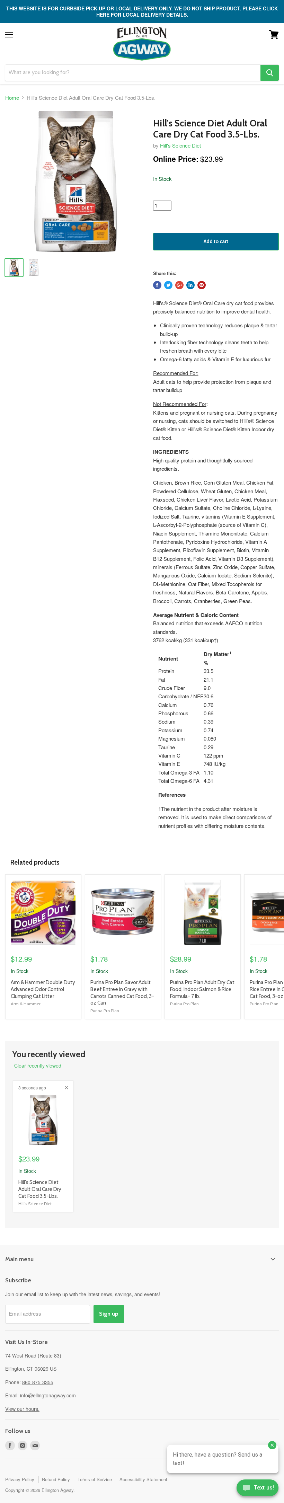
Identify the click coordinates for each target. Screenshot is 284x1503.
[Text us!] (257, 1489)
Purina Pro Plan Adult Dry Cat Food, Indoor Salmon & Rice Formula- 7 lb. (202, 989)
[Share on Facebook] (157, 285)
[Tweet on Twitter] (168, 285)
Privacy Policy (19, 1479)
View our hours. (22, 1408)
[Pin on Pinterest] (201, 285)
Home (12, 97)
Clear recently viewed (37, 1065)
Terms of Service (95, 1479)
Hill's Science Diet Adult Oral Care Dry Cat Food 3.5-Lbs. (39, 1189)
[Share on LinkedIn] (190, 285)
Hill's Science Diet (180, 145)
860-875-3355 (37, 1382)
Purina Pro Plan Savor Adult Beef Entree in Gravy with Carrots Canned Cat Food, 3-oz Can (122, 992)
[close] (66, 1087)
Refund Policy (56, 1479)
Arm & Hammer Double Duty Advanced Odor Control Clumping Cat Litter (43, 989)
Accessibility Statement (143, 1479)
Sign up (108, 1313)
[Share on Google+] (179, 285)
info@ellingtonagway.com (48, 1395)
